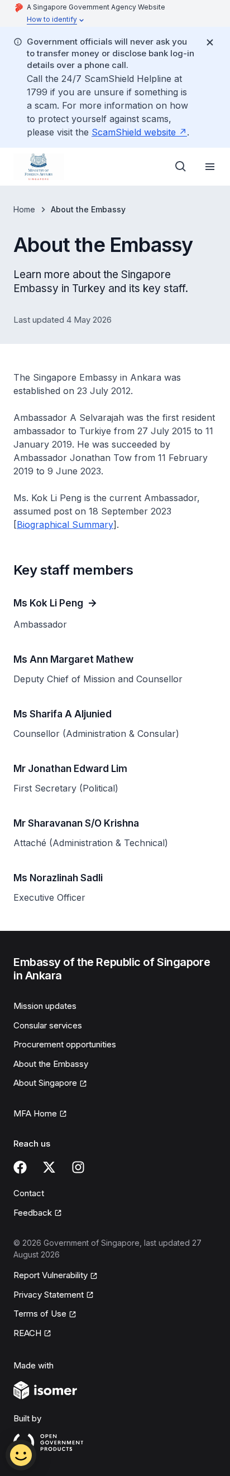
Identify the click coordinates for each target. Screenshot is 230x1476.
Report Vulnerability (50, 1276)
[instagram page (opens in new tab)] (78, 1167)
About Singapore (49, 1083)
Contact (28, 1193)
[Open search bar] (180, 166)
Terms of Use (44, 1314)
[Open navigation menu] (210, 166)
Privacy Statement (49, 1295)
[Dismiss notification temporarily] (210, 42)
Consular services (47, 1025)
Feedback (37, 1213)
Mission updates (44, 1006)
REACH (32, 1334)
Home (24, 209)
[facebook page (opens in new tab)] (20, 1167)
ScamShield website (139, 132)
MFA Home (40, 1114)
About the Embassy (50, 1064)
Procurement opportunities (64, 1044)
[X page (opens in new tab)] (49, 1167)
